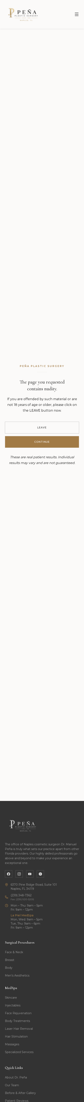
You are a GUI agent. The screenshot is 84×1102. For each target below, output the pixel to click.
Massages (12, 1044)
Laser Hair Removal (19, 1029)
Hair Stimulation (16, 1036)
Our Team (12, 1085)
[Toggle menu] (77, 14)
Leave (42, 427)
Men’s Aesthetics (17, 975)
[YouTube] (29, 874)
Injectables (12, 1005)
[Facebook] (8, 874)
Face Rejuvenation (18, 1013)
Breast (9, 960)
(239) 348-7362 (21, 895)
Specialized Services (19, 1052)
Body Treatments (17, 1021)
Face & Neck (14, 952)
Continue (42, 441)
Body (8, 968)
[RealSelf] (40, 874)
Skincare (11, 997)
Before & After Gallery (20, 1093)
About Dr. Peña (16, 1077)
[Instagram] (19, 874)
